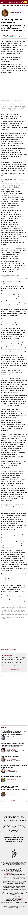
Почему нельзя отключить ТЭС (11, 777)
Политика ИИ (8, 839)
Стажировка (19, 843)
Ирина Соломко (15, 12)
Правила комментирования (8, 649)
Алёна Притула (19, 899)
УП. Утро (17, 5)
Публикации (10, 5)
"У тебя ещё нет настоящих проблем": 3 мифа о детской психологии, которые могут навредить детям (14, 732)
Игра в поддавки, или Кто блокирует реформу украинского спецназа (13, 658)
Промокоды (14, 844)
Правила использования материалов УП (14, 837)
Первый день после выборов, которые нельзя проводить (14, 766)
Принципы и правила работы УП (14, 841)
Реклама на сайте (11, 835)
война (15, 621)
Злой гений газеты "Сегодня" (11, 666)
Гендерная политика (17, 839)
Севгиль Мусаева (19, 898)
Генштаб (9, 621)
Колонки (22, 5)
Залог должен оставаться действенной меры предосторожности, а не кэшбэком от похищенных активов (14, 788)
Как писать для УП (10, 843)
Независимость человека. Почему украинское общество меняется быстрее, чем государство (12, 745)
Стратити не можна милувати (11, 662)
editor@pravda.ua (18, 900)
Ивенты (19, 835)
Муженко (4, 621)
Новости (3, 5)
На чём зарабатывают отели (10, 756)
